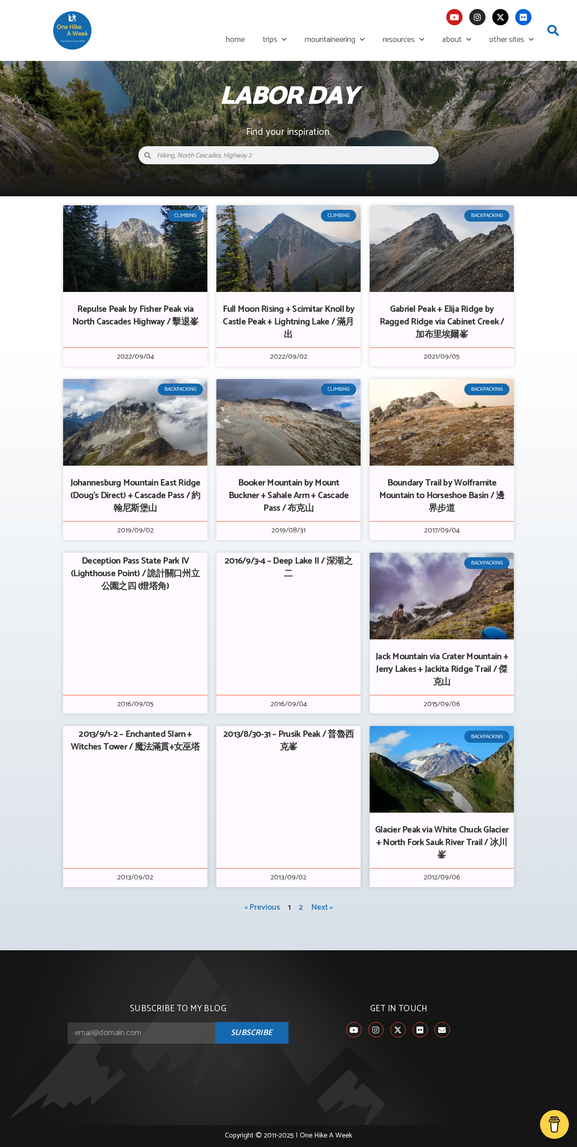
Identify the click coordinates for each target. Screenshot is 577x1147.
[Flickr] (523, 17)
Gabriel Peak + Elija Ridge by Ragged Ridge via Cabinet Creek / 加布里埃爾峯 (442, 322)
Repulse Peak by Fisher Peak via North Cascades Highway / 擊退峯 (135, 315)
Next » (322, 907)
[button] (553, 30)
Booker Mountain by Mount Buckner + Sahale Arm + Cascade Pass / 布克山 (289, 496)
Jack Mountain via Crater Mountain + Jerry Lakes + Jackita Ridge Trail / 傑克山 (442, 669)
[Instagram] (477, 17)
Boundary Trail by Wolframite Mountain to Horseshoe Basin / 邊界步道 (442, 496)
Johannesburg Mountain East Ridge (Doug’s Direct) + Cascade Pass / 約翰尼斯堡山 (135, 496)
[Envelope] (442, 1029)
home (235, 39)
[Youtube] (454, 17)
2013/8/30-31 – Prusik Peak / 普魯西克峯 (288, 740)
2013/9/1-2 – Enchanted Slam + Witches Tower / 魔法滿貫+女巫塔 (135, 740)
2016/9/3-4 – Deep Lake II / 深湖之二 (288, 567)
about (452, 39)
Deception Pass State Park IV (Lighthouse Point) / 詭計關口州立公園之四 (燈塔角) (135, 574)
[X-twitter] (500, 17)
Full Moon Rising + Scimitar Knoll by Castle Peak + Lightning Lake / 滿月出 (289, 322)
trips (270, 39)
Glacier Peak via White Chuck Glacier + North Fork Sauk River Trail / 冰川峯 (441, 843)
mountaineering (330, 39)
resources (399, 39)
